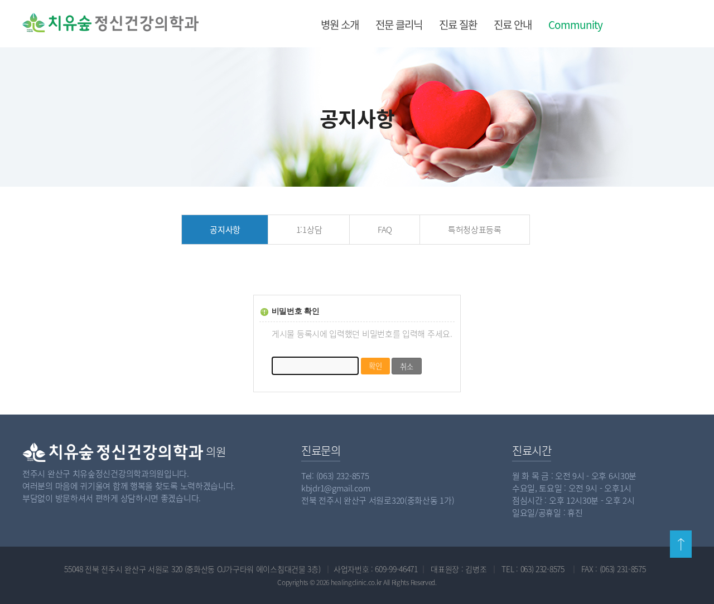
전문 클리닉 (398, 24)
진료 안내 (513, 24)
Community (575, 24)
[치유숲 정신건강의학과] (79, 22)
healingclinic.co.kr (356, 582)
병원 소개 (340, 24)
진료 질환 (458, 24)
